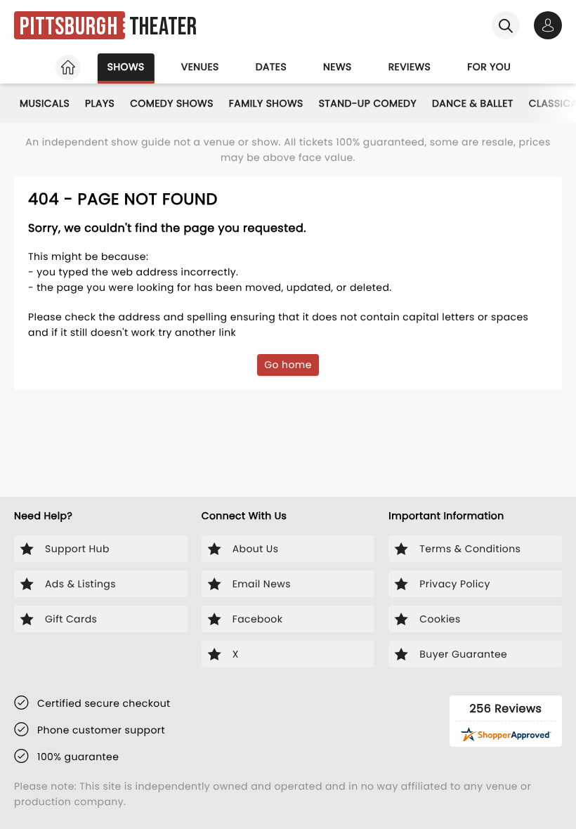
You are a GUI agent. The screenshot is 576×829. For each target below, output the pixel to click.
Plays (99, 103)
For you (489, 67)
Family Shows (266, 103)
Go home (288, 365)
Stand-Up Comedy (368, 103)
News (337, 67)
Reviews (409, 67)
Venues (200, 67)
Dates (271, 67)
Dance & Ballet (472, 103)
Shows (126, 67)
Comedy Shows (172, 103)
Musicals (45, 103)
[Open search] (506, 25)
